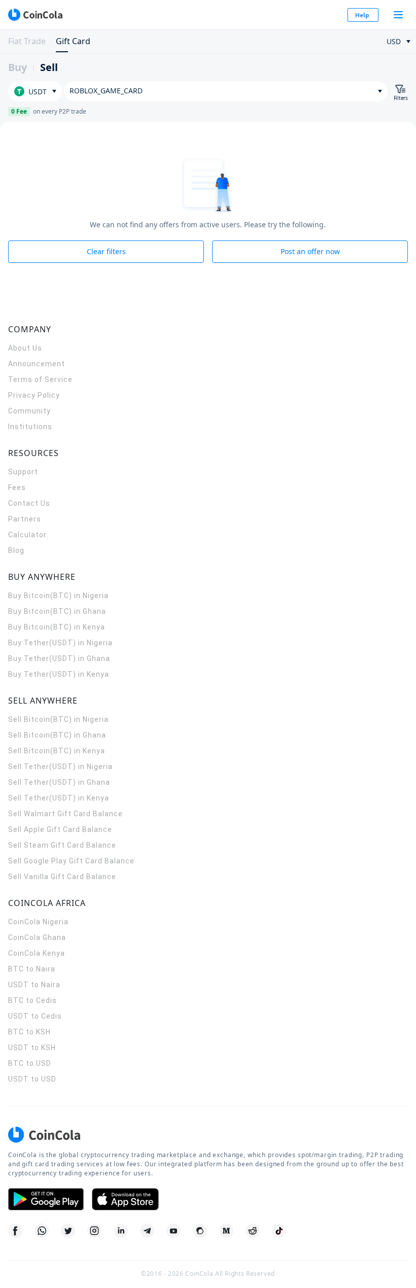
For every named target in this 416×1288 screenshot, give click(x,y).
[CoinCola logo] (35, 15)
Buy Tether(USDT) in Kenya (58, 674)
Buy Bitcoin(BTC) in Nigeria (58, 595)
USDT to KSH (32, 1047)
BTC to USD (29, 1063)
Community (29, 411)
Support (23, 472)
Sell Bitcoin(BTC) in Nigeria (58, 719)
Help (362, 15)
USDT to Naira (34, 985)
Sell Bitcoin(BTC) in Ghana (57, 735)
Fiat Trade (27, 41)
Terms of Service (40, 379)
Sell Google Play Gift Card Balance (71, 861)
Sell (49, 67)
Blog (16, 550)
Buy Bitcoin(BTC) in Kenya (56, 627)
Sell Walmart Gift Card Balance (65, 814)
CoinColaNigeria (38, 922)
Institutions (30, 427)
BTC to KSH (29, 1032)
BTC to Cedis (32, 1000)
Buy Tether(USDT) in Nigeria (60, 643)
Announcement (36, 364)
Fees (17, 487)
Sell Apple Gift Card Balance (60, 829)
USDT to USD (32, 1079)
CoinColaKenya (36, 953)
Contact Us (29, 503)
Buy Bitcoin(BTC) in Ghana (57, 611)
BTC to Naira (31, 969)
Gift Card (73, 41)
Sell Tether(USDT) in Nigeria (60, 766)
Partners (24, 519)
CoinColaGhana (37, 937)
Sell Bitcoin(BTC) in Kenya (56, 751)
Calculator (27, 535)
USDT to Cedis (35, 1016)
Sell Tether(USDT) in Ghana (59, 782)
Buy (17, 67)
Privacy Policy (34, 395)
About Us (25, 348)
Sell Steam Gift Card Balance (62, 845)
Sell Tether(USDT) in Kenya (58, 798)
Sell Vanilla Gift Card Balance (62, 877)
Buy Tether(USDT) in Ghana (59, 658)
